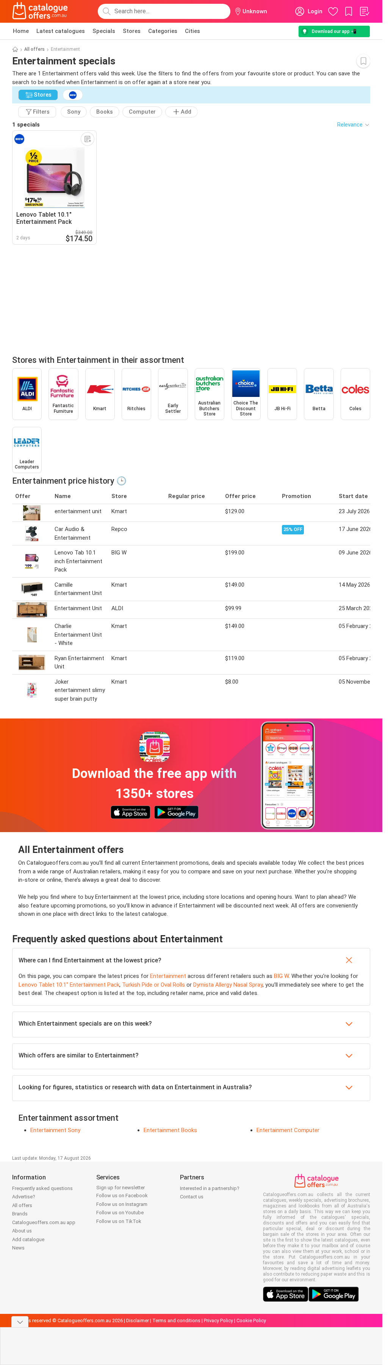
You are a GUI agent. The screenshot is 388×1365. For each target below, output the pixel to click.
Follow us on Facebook (122, 1195)
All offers (34, 49)
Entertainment (168, 976)
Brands (20, 1214)
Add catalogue (28, 1239)
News (18, 1248)
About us (22, 1231)
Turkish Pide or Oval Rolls (153, 984)
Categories (162, 31)
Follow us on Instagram (121, 1204)
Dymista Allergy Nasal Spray (228, 984)
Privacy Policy (218, 1320)
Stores (132, 31)
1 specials (26, 124)
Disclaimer (137, 1320)
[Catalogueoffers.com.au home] (40, 11)
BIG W (281, 976)
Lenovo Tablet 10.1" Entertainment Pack (69, 984)
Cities (192, 31)
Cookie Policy (251, 1320)
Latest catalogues (60, 31)
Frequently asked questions (42, 1188)
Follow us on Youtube (120, 1212)
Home (21, 31)
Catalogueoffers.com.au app (43, 1222)
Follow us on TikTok (118, 1221)
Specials (103, 31)
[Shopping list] (364, 11)
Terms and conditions (176, 1320)
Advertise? (23, 1196)
